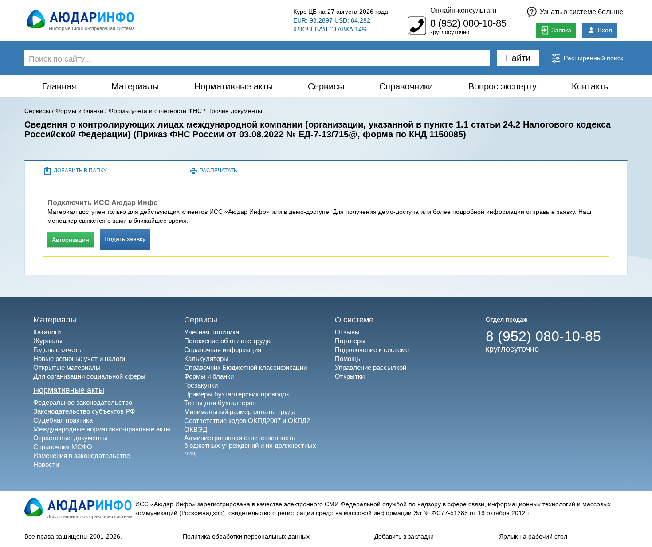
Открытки (350, 376)
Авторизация (70, 239)
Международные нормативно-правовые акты (102, 429)
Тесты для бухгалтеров (220, 403)
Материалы (135, 86)
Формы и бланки (79, 110)
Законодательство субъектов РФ (84, 411)
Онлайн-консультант (463, 10)
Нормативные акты (233, 86)
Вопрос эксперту (502, 86)
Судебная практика (63, 420)
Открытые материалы (67, 367)
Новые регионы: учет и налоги (79, 358)
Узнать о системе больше (581, 12)
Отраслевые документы (70, 438)
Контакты (591, 86)
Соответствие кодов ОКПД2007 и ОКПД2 (247, 420)
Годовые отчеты (58, 349)
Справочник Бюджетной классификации (245, 367)
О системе (354, 319)
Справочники (406, 86)
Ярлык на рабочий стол (533, 536)
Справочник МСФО (62, 446)
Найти (518, 58)
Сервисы (326, 86)
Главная (59, 86)
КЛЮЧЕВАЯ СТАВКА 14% (330, 29)
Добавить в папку (80, 170)
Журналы (48, 341)
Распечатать (218, 170)
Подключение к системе (372, 349)
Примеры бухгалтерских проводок (236, 394)
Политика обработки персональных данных (246, 536)
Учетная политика (211, 332)
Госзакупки (201, 385)
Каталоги (47, 332)
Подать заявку (124, 238)
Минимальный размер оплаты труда (239, 411)
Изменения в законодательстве (81, 455)
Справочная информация (222, 349)
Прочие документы (234, 110)
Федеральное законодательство (82, 402)
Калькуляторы (206, 358)
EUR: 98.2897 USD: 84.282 (331, 20)
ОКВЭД (195, 429)
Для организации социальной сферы (89, 376)
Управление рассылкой (370, 367)
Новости (46, 464)
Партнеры (350, 341)
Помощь (347, 358)
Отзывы (347, 332)
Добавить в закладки (404, 536)
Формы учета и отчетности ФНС (155, 110)
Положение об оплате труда (227, 341)
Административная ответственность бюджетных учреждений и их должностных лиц (250, 445)
